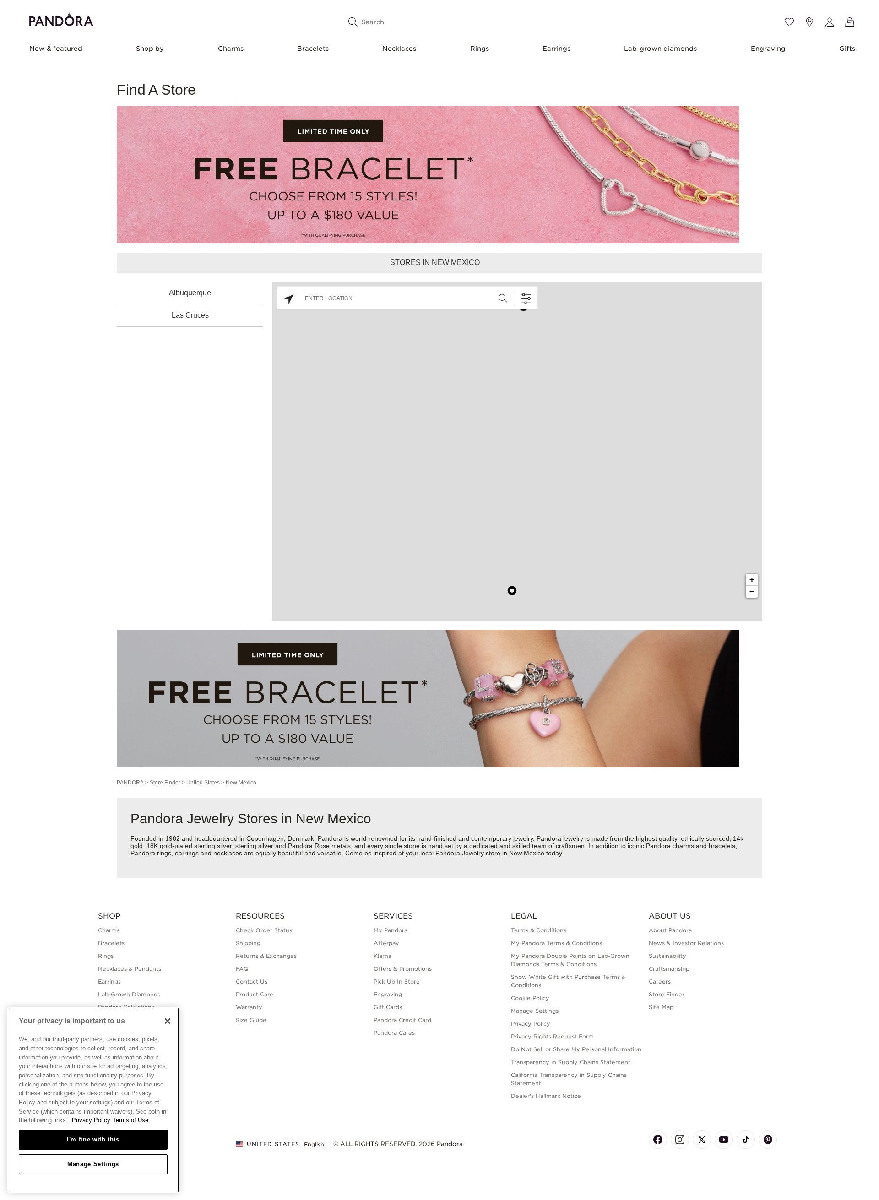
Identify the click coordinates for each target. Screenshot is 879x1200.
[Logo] (61, 18)
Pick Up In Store (397, 981)
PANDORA (130, 782)
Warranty (249, 1007)
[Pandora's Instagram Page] (680, 1139)
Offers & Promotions (403, 968)
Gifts (847, 48)
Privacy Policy (530, 1023)
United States (203, 782)
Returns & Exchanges (266, 955)
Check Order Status (264, 930)
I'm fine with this (93, 1139)
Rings (479, 48)
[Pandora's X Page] (702, 1139)
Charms (231, 48)
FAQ (242, 968)
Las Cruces (190, 315)
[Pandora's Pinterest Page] (768, 1139)
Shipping (248, 943)
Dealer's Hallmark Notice (546, 1095)
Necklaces (399, 48)
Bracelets (313, 48)
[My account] (829, 22)
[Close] (167, 1021)
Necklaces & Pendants (129, 968)
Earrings (556, 48)
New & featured (55, 48)
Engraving (768, 48)
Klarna (382, 955)
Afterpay (386, 943)
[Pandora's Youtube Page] (724, 1139)
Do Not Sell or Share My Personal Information (576, 1049)
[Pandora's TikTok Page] (746, 1139)
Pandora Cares (394, 1032)
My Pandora (390, 930)
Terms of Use (130, 1120)
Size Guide (251, 1019)
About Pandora (670, 930)
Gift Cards (388, 1007)
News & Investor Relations (686, 943)
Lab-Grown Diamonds (129, 994)
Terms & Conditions (538, 930)
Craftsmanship (669, 968)
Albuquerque (190, 293)
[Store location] (809, 22)
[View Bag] (850, 22)
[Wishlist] (789, 22)
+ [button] (751, 579)
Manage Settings (93, 1164)
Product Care (254, 994)
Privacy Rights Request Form (552, 1036)
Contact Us (251, 981)
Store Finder (165, 782)
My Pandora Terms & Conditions (556, 943)
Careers (660, 981)
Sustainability (667, 955)
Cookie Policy (530, 998)
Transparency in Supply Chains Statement (570, 1062)
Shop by (150, 48)
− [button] (751, 591)
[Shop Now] (428, 698)
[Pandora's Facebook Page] (658, 1139)
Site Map (661, 1007)
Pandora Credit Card (402, 1019)
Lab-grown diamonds (660, 48)
